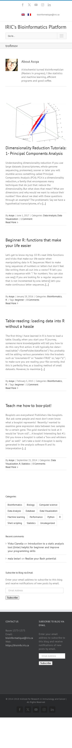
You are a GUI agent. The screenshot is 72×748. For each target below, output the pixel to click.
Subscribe (12, 597)
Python (50, 516)
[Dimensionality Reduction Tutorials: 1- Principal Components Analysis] (36, 122)
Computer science (48, 504)
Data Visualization (48, 510)
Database (30, 510)
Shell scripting (15, 523)
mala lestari (14, 558)
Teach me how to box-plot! (29, 405)
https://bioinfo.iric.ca (17, 645)
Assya (11, 215)
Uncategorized (47, 523)
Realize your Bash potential (40, 558)
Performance (36, 516)
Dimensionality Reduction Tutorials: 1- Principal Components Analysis (36, 150)
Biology (31, 504)
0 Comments (32, 299)
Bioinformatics (54, 296)
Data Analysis (49, 215)
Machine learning (16, 516)
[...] (44, 203)
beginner (19, 299)
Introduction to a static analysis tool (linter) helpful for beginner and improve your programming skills (36, 547)
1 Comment (26, 219)
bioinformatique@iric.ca (48, 14)
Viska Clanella (15, 543)
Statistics (25, 463)
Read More (11, 222)
